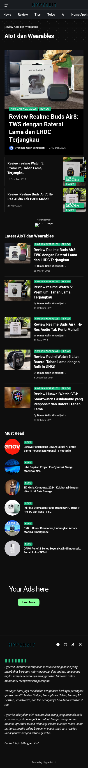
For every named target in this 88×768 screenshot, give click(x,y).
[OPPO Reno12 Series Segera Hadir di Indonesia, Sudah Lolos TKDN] (12, 548)
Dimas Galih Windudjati (31, 147)
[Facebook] (58, 644)
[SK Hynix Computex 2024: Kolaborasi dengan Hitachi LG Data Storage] (12, 487)
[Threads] (80, 644)
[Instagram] (65, 644)
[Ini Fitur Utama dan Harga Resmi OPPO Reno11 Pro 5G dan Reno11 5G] (12, 508)
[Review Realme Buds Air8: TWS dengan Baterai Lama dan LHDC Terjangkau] (44, 80)
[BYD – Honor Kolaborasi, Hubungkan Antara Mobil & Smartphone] (12, 528)
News (28, 442)
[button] (8, 5)
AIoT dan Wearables (24, 109)
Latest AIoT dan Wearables (29, 236)
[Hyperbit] (44, 5)
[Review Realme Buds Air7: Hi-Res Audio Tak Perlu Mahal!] (74, 200)
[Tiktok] (73, 644)
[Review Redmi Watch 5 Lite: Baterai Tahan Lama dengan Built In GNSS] (17, 360)
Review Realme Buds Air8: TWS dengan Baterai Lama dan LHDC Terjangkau (55, 255)
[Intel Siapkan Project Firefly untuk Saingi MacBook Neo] (12, 467)
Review (9, 26)
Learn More (28, 602)
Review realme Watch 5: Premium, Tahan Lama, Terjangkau (25, 168)
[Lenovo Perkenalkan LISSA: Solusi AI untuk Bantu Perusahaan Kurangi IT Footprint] (12, 447)
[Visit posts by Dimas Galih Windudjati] (11, 148)
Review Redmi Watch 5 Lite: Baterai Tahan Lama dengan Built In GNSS (57, 362)
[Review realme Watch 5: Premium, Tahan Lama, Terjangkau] (74, 171)
